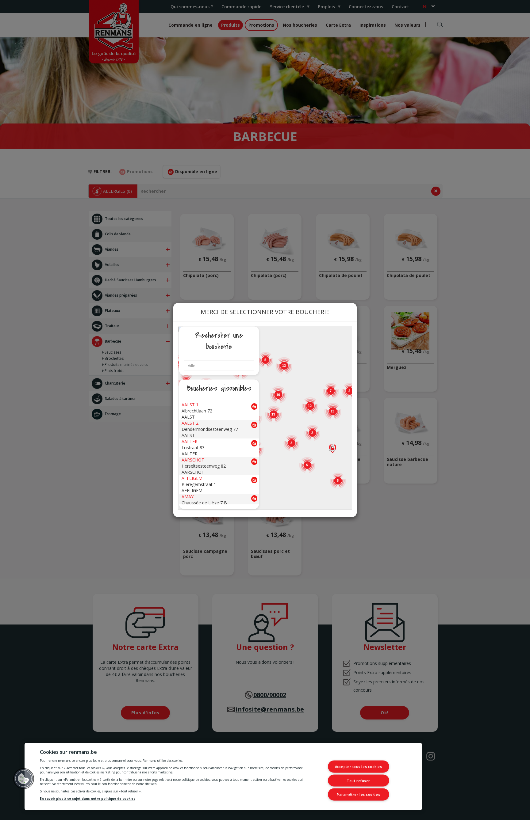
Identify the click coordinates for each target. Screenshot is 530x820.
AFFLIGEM (192, 478)
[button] (332, 448)
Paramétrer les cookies (358, 794)
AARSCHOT (193, 460)
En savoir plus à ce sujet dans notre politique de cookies (87, 798)
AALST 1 (190, 405)
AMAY (188, 496)
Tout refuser (358, 780)
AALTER (190, 441)
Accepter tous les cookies (358, 766)
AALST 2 (190, 423)
